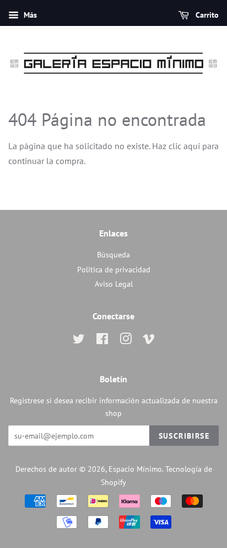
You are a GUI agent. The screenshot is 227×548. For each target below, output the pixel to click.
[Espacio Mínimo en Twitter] (79, 341)
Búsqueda (113, 255)
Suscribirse (184, 436)
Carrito (206, 15)
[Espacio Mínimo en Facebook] (102, 341)
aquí (191, 145)
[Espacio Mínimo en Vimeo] (149, 341)
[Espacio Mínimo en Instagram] (126, 341)
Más (29, 15)
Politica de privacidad (113, 270)
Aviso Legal (114, 284)
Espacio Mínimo (135, 469)
